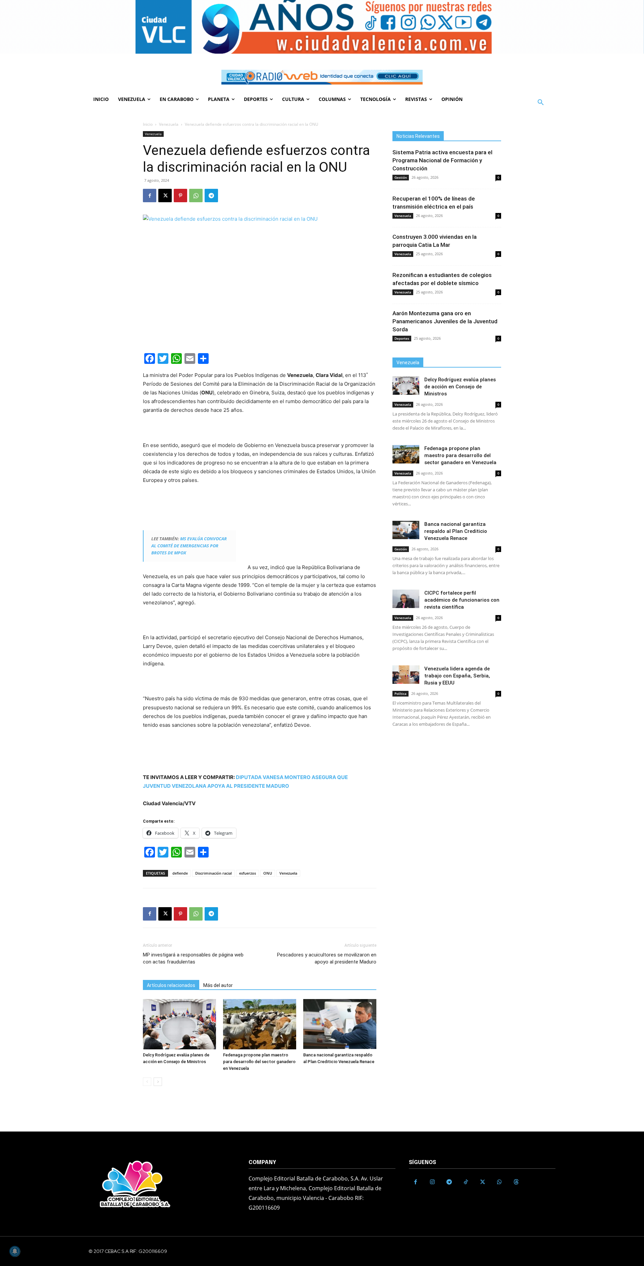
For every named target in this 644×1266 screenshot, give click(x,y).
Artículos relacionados (171, 985)
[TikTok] (466, 1182)
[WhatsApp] (196, 195)
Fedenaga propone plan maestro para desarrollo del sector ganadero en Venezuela (259, 1061)
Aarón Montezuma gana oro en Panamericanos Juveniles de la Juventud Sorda (444, 321)
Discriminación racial (213, 873)
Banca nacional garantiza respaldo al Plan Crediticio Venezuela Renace (455, 531)
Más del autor (218, 985)
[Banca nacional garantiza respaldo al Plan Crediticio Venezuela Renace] (339, 1024)
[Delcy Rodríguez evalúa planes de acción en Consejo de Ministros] (179, 1024)
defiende (180, 873)
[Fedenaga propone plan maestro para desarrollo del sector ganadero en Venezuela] (259, 1024)
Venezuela (168, 124)
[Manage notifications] (14, 1251)
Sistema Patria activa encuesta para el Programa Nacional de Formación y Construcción (442, 160)
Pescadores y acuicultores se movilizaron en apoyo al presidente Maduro (326, 958)
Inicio (148, 124)
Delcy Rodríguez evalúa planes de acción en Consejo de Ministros (460, 387)
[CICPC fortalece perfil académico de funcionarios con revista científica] (405, 599)
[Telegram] (211, 195)
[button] (541, 103)
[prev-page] (147, 1082)
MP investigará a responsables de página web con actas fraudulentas (193, 958)
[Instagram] (432, 1182)
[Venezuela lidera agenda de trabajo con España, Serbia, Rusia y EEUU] (405, 674)
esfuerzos (247, 873)
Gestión (400, 177)
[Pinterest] (180, 195)
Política (400, 693)
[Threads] (516, 1182)
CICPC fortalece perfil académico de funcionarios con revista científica (461, 600)
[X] (165, 195)
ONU (267, 873)
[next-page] (158, 1082)
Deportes (401, 338)
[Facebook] (149, 195)
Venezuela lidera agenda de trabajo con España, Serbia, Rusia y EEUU (457, 676)
